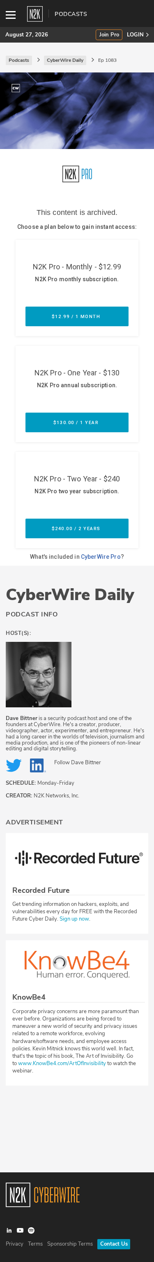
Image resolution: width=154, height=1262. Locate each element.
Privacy (14, 1244)
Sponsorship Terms (70, 1244)
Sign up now (74, 919)
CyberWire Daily (70, 595)
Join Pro (109, 35)
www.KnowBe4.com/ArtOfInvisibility (62, 1063)
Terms (35, 1244)
